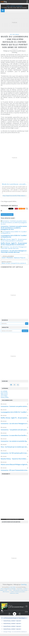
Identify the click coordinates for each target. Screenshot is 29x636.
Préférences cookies (14, 593)
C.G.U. (10, 590)
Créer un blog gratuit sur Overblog (8, 588)
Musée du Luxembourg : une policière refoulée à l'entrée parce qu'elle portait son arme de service (14, 184)
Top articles (19, 588)
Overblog (23, 584)
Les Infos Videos (14, 6)
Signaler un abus (4, 590)
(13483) (4, 396)
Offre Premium (6, 591)
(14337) (4, 394)
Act (11, 34)
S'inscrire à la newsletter (7, 214)
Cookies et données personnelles (18, 591)
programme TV (10, 519)
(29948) (4, 391)
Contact (25, 588)
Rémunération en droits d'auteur (21, 590)
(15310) (4, 393)
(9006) (5, 397)
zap (14, 34)
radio (17, 34)
